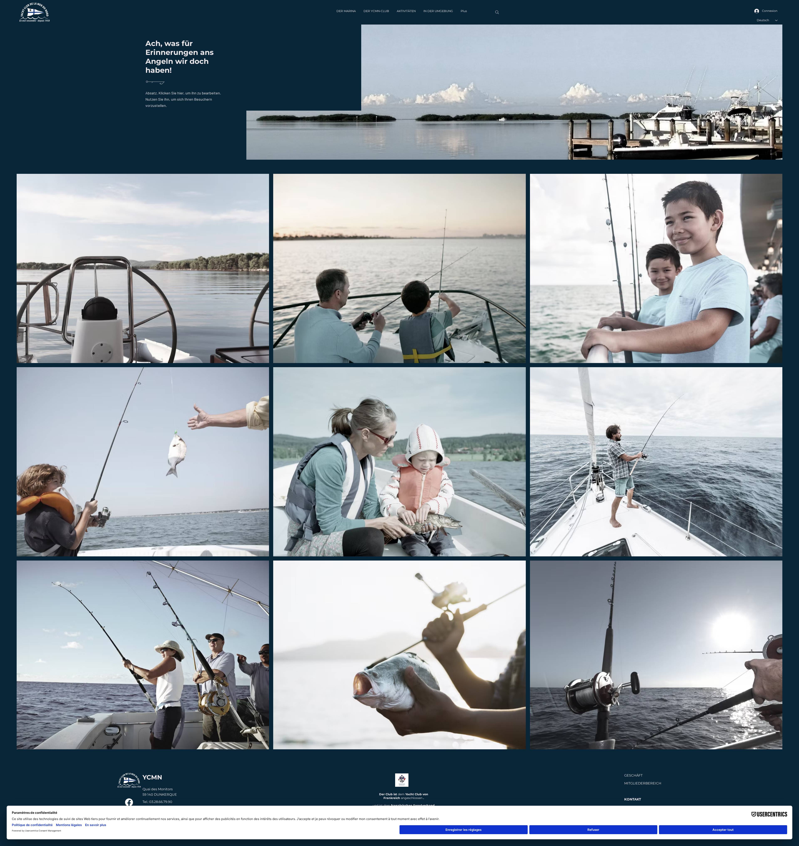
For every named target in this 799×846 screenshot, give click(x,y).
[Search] (497, 12)
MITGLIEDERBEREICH (642, 783)
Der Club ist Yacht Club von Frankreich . (403, 796)
